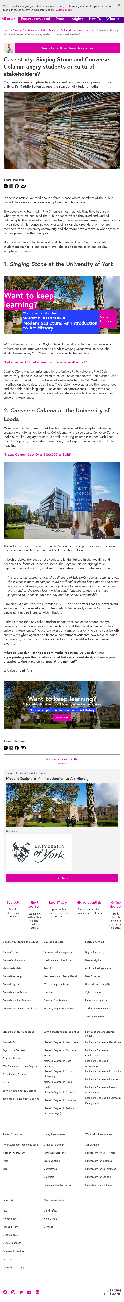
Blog (5, 1168)
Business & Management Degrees (21, 1098)
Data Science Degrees (15, 1074)
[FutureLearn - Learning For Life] (111, 1291)
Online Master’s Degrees (16, 992)
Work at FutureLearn (14, 1152)
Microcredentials (12, 968)
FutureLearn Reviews (55, 1152)
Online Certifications (14, 960)
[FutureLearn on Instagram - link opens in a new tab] (13, 1292)
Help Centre (50, 1218)
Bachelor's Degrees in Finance (101, 1079)
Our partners (92, 1144)
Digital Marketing (94, 952)
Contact (48, 1226)
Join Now (62, 878)
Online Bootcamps (13, 976)
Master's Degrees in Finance (59, 1092)
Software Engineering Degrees (19, 1090)
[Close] (118, 5)
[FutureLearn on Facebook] (6, 1292)
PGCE (6, 1082)
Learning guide (52, 1160)
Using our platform (54, 1144)
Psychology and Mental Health (61, 976)
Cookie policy (10, 1234)
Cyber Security (93, 992)
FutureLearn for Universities (100, 1152)
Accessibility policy (13, 1250)
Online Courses (11, 952)
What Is (112, 18)
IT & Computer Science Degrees (20, 1066)
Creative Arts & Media (25, 30)
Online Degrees (11, 984)
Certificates (50, 1168)
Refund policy (10, 1226)
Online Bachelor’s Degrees (17, 1000)
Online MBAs (10, 1042)
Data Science (92, 976)
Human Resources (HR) (97, 984)
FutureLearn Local (35, 18)
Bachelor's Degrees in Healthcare (103, 1042)
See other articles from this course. (67, 48)
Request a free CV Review (58, 1184)
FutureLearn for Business (98, 1160)
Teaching (49, 968)
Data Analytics (93, 960)
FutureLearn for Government (100, 1168)
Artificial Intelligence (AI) (98, 968)
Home (7, 30)
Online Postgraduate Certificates (21, 1008)
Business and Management (58, 952)
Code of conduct (12, 1242)
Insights (76, 18)
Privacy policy (10, 1218)
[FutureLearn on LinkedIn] (37, 1292)
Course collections (95, 1016)
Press (60, 18)
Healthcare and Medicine (57, 960)
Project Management (96, 1000)
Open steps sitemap (14, 1267)
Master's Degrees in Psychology (61, 1042)
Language (49, 992)
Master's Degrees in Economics (61, 1100)
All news (8, 18)
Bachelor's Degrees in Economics (103, 1071)
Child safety (50, 1210)
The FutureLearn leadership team (20, 1144)
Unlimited (49, 1176)
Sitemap (7, 1258)
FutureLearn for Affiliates (98, 1184)
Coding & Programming (98, 1008)
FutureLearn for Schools (98, 1176)
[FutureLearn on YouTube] (29, 1292)
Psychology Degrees (14, 1050)
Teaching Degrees (12, 1058)
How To (95, 18)
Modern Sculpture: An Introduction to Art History (66, 30)
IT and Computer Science (57, 984)
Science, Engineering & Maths (60, 1008)
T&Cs (6, 1210)
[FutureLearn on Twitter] (21, 1292)
